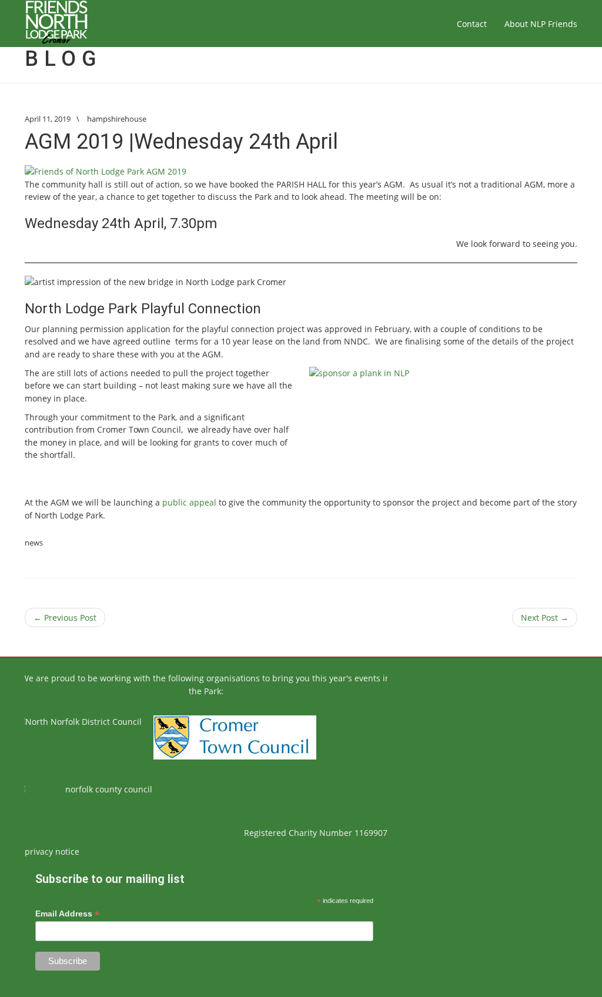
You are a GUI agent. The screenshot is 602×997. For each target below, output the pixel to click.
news (34, 542)
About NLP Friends (540, 23)
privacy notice (52, 851)
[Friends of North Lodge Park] (56, 23)
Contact (472, 23)
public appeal (189, 502)
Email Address (67, 913)
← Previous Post (65, 617)
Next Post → (544, 617)
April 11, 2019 (48, 118)
